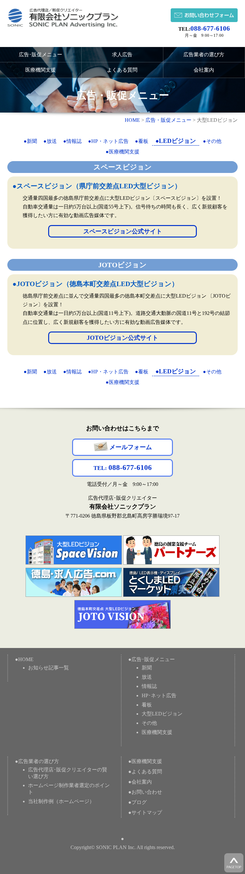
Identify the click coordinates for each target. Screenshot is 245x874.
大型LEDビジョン (162, 713)
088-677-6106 (210, 28)
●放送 (50, 141)
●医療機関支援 (122, 151)
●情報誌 (72, 141)
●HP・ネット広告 (108, 141)
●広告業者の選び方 (37, 761)
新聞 (147, 667)
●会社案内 (140, 781)
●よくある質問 (145, 771)
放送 (147, 677)
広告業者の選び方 (203, 54)
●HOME (24, 659)
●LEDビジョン (175, 140)
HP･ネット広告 (159, 695)
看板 (147, 704)
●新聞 (30, 141)
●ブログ (137, 802)
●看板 (141, 141)
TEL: (122, 468)
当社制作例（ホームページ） (61, 801)
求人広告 (122, 54)
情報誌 (149, 686)
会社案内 (204, 70)
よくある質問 (122, 70)
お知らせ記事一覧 (48, 667)
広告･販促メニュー (40, 54)
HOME (132, 120)
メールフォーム (130, 447)
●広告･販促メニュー (151, 659)
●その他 (212, 141)
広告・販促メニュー (168, 120)
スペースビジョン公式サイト (122, 231)
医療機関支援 (40, 70)
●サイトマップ (145, 812)
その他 (149, 723)
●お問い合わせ (145, 792)
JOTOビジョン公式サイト (122, 337)
